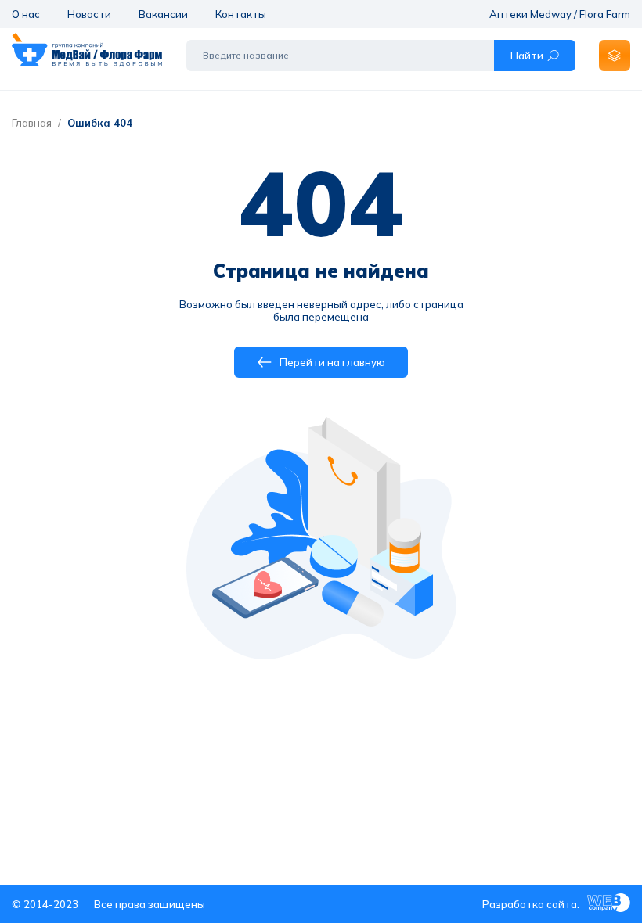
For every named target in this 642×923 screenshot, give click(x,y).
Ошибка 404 (99, 123)
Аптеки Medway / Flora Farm (559, 14)
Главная (32, 123)
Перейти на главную (332, 362)
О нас (26, 14)
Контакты (240, 14)
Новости (89, 14)
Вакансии (163, 14)
